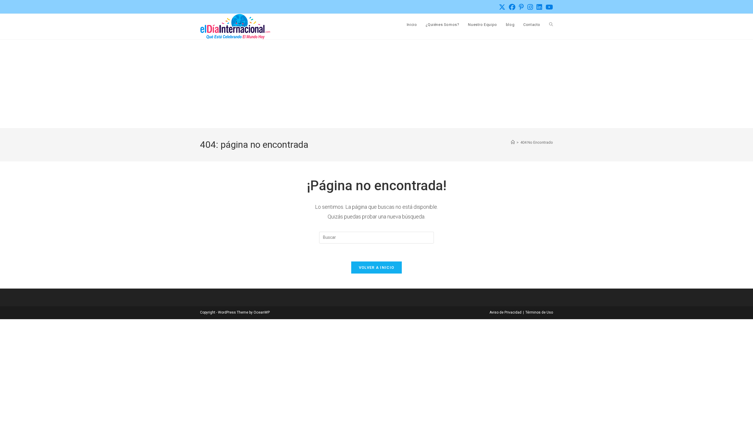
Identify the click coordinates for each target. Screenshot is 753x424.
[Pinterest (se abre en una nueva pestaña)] (521, 7)
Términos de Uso (539, 312)
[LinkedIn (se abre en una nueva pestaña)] (539, 7)
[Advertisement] (376, 84)
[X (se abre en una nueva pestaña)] (502, 7)
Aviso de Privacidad (505, 312)
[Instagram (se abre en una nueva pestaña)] (530, 7)
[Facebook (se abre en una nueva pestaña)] (512, 7)
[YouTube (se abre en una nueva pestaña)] (548, 7)
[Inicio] (513, 142)
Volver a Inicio (376, 267)
